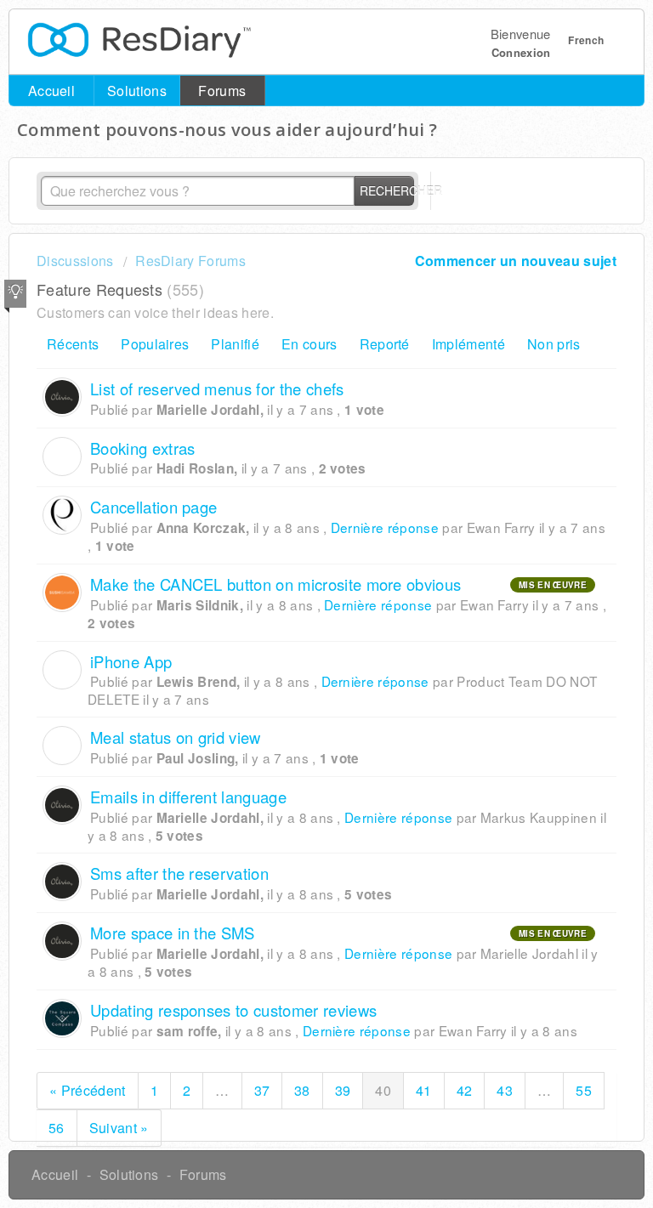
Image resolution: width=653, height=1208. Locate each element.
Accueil (51, 90)
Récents (73, 344)
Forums (222, 90)
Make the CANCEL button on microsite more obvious (275, 584)
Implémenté (468, 344)
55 (584, 1090)
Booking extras (142, 448)
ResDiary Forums (190, 260)
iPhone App (131, 661)
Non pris (554, 344)
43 (505, 1090)
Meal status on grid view (175, 737)
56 (56, 1127)
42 (465, 1090)
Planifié (235, 344)
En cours (309, 344)
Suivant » (119, 1127)
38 (302, 1090)
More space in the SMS (172, 933)
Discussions (75, 260)
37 (262, 1090)
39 (343, 1090)
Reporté (385, 344)
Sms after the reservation (179, 873)
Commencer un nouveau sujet (515, 260)
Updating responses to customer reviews (233, 1010)
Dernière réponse (385, 527)
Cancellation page (153, 507)
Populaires (155, 344)
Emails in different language (188, 796)
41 (424, 1090)
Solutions (137, 90)
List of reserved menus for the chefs (217, 388)
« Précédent (87, 1090)
